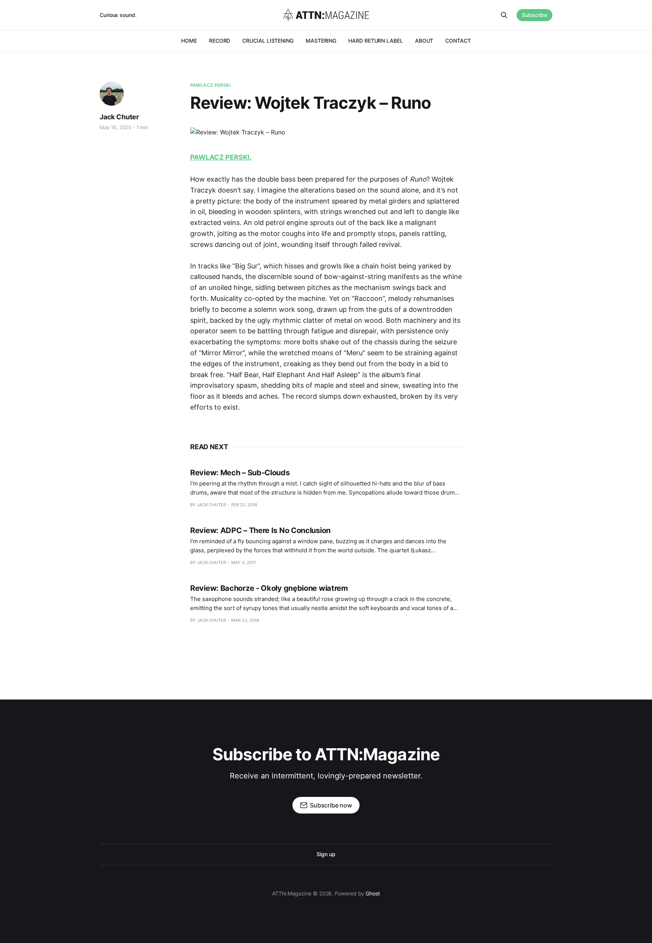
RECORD (220, 40)
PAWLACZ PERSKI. (220, 157)
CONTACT (458, 40)
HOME (189, 40)
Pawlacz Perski (210, 85)
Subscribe (534, 15)
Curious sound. (118, 15)
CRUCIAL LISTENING (268, 40)
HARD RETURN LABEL (375, 40)
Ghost (373, 893)
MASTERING (321, 40)
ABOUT (424, 40)
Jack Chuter (119, 117)
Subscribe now (331, 805)
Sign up (326, 854)
